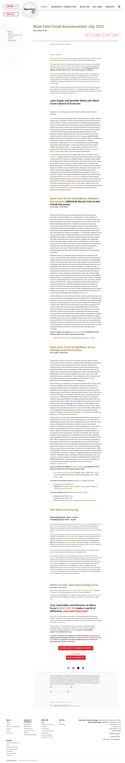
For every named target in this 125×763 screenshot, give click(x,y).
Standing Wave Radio (30, 734)
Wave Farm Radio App (13, 726)
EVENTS (10, 33)
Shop (8, 731)
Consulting (9, 751)
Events (8, 724)
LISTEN (11, 6)
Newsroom (9, 733)
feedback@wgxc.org (115, 728)
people (116, 35)
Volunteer (44, 726)
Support (8, 728)
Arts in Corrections (12, 747)
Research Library (29, 730)
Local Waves (45, 728)
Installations (62, 724)
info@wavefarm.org (115, 724)
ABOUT (45, 6)
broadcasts (97, 35)
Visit (60, 722)
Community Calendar (47, 731)
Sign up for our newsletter (111, 739)
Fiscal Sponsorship (12, 749)
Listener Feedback (46, 735)
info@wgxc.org (116, 726)
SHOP (9, 39)
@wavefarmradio (114, 733)
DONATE (11, 14)
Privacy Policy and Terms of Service (28, 760)
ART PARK (97, 6)
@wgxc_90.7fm (115, 736)
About (8, 722)
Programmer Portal (47, 737)
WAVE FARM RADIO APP (15, 35)
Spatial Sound (28, 728)
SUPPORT (11, 37)
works (87, 35)
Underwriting (45, 733)
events (107, 35)
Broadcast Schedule (47, 724)
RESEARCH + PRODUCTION (64, 6)
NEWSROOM (11, 41)
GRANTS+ (110, 6)
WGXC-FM (84, 6)
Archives (26, 732)
